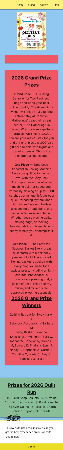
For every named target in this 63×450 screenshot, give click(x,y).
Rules (56, 4)
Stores (31, 4)
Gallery (44, 4)
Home (20, 4)
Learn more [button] (12, 436)
